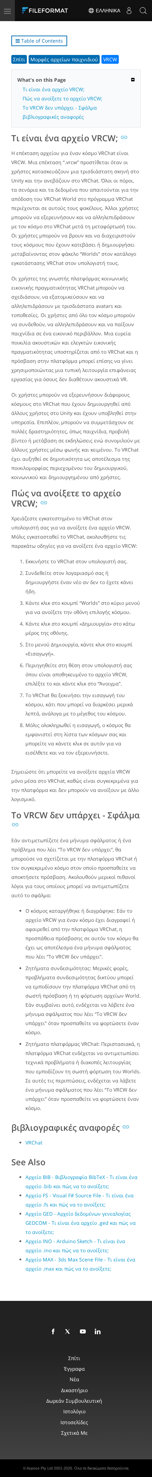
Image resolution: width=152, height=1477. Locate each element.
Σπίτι (19, 59)
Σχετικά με (74, 1432)
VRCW (110, 59)
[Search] (143, 10)
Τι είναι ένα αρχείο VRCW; (53, 89)
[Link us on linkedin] (99, 1331)
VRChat (33, 1142)
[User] (129, 10)
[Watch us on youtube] (84, 1331)
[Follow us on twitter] (69, 1331)
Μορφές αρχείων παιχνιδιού (64, 59)
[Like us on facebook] (54, 1331)
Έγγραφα (74, 1368)
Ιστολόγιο (74, 1411)
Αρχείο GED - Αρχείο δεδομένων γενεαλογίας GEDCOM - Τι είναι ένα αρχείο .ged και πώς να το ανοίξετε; (80, 1222)
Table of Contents (41, 40)
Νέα (74, 1379)
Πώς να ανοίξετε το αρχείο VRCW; (63, 98)
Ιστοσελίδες (74, 1422)
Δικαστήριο (74, 1390)
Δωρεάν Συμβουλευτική (74, 1400)
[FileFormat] (46, 10)
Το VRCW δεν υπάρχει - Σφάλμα (60, 107)
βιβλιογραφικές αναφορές (53, 116)
